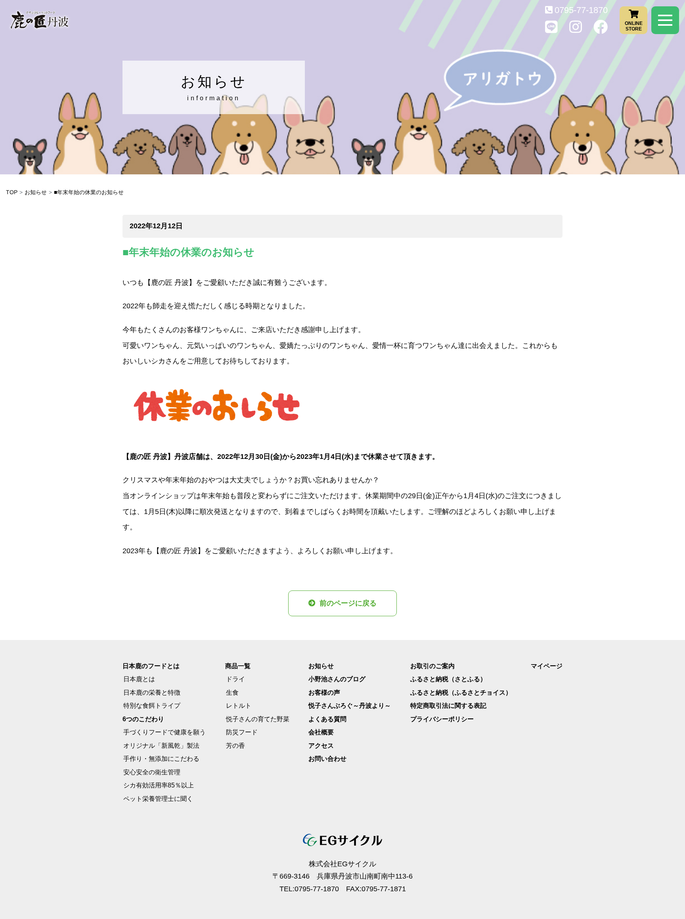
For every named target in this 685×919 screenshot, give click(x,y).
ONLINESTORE (634, 25)
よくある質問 (327, 719)
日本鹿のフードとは (151, 666)
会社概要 (321, 732)
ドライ (235, 679)
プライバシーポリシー (442, 719)
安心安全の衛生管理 (151, 772)
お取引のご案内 (432, 666)
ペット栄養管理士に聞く (158, 798)
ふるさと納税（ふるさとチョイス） (461, 692)
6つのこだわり (143, 719)
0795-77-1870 (581, 10)
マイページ (547, 666)
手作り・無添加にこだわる (161, 758)
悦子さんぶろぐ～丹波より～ (349, 705)
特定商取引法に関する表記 (448, 705)
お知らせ (36, 192)
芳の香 (235, 745)
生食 (232, 692)
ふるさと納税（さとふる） (448, 679)
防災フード (242, 732)
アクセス (321, 745)
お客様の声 (324, 692)
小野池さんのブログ (336, 679)
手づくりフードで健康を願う (164, 732)
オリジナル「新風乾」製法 (161, 745)
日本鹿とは (139, 679)
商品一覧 (238, 666)
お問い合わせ (327, 758)
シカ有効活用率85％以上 (158, 785)
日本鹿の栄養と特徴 (151, 692)
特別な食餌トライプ (151, 705)
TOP (11, 192)
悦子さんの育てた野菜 (257, 719)
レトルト (238, 705)
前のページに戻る (348, 603)
